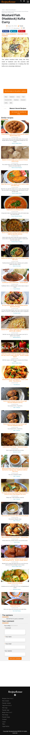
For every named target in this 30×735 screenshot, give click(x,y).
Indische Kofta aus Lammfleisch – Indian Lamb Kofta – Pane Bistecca (15, 380)
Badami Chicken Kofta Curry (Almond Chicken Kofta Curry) (15, 160)
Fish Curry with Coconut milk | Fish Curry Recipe (15, 515)
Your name (8, 636)
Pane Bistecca (17, 384)
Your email (8, 644)
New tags (4, 707)
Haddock (12, 97)
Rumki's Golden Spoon (17, 143)
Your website (8, 651)
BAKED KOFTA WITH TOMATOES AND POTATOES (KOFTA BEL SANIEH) (15, 330)
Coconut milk (8, 100)
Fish (23, 97)
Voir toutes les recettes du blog (18, 112)
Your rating (7, 625)
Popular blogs (6, 717)
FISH (25, 34)
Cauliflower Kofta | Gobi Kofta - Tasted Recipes (15, 282)
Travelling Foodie (16, 313)
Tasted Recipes (16, 288)
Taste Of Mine (17, 542)
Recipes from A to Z (7, 698)
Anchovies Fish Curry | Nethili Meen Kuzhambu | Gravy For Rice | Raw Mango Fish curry (15, 493)
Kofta (6, 103)
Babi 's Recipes (16, 407)
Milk (11, 103)
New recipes (5, 701)
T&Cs (3, 724)
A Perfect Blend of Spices (16, 241)
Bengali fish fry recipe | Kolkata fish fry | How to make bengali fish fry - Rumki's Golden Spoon (15, 559)
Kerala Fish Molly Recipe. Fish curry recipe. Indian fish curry (15, 258)
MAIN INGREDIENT (11, 34)
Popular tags (5, 710)
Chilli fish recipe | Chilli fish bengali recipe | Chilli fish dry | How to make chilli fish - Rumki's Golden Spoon (15, 355)
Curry (18, 97)
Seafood (16, 100)
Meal (6, 97)
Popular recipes (6, 703)
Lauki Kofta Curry (15, 606)
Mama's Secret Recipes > (11, 9)
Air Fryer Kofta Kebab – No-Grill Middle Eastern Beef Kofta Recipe (15, 306)
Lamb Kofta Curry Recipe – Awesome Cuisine (15, 447)
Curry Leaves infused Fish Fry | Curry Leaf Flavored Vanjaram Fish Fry (15, 401)
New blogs (5, 714)
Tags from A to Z (7, 705)
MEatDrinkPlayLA (16, 337)
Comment (8, 628)
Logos (4, 721)
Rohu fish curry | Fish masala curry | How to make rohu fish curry (15, 184)
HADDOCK (5, 35)
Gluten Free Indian (17, 266)
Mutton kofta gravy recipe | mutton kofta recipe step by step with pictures (15, 233)
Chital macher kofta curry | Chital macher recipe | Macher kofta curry (15, 134)
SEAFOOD (20, 34)
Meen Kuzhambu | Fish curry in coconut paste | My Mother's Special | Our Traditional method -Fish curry (15, 470)
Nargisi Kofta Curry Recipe (15, 583)
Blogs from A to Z (7, 712)
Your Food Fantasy (17, 610)
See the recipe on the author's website (15, 91)
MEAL (3, 34)
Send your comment (15, 658)
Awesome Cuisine (17, 452)
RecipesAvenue (8, 1)
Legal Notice (5, 726)
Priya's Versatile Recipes (16, 216)
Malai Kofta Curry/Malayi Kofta (15, 209)
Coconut (23, 100)
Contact (4, 719)
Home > (3, 9)
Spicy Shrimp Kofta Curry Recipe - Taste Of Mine (15, 537)
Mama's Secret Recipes (17, 167)
